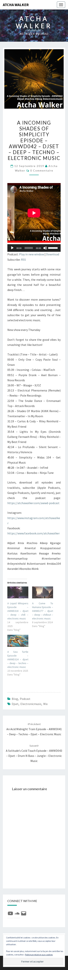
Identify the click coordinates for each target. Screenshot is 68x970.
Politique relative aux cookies (39, 954)
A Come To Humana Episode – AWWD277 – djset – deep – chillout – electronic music (42, 611)
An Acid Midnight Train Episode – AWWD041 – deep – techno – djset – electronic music (34, 729)
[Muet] (45, 248)
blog (15, 699)
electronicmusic (30, 704)
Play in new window (31, 254)
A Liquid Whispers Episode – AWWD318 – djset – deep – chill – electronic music (17, 611)
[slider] (53, 247)
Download (52, 254)
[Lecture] (12, 248)
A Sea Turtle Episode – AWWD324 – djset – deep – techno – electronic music (17, 659)
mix (45, 704)
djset (15, 704)
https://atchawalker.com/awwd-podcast (33, 503)
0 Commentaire (41, 170)
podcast (25, 699)
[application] (34, 248)
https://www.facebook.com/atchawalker (33, 533)
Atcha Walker (16, 4)
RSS (23, 259)
